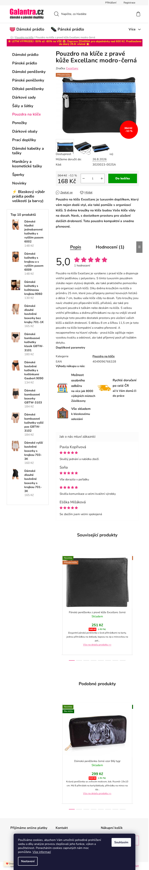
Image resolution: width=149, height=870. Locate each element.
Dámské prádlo (25, 54)
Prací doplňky (24, 139)
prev (59, 607)
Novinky (19, 183)
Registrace (129, 2)
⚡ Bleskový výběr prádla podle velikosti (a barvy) (28, 196)
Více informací (42, 852)
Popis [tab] (75, 247)
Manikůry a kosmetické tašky (27, 164)
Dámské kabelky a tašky (28, 151)
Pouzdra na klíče (26, 114)
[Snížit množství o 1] (83, 178)
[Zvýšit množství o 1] (101, 178)
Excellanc (72, 68)
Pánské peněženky (28, 80)
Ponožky (19, 122)
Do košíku (122, 178)
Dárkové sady (24, 97)
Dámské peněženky (29, 71)
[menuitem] (28, 29)
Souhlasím (121, 842)
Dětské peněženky (28, 88)
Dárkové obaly (24, 131)
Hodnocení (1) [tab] (110, 247)
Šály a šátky (22, 105)
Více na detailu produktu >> (97, 644)
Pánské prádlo (24, 63)
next (136, 607)
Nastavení (28, 861)
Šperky (18, 174)
